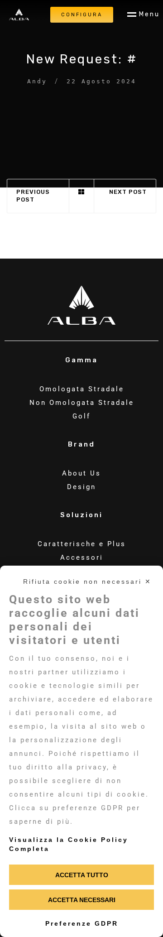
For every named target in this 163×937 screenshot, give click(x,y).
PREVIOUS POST (33, 195)
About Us (81, 473)
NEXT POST (128, 191)
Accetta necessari (81, 899)
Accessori (81, 557)
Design (81, 487)
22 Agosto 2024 (101, 81)
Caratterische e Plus (82, 544)
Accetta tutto (81, 875)
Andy (37, 81)
